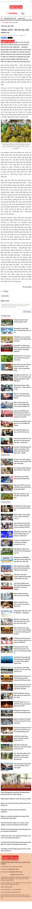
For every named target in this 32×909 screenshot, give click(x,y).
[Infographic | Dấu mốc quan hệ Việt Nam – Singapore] (7, 613)
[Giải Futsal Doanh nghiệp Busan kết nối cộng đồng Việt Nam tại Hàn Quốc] (7, 568)
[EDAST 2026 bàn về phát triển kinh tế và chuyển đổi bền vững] (7, 696)
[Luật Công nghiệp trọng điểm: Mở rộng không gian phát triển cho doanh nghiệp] (7, 585)
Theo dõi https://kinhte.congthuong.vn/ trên (22, 35)
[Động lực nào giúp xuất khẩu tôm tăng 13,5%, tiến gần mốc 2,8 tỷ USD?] (7, 621)
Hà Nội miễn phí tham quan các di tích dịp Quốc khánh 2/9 (22, 508)
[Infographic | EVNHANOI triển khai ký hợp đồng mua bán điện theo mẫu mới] (7, 560)
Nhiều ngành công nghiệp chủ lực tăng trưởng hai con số (22, 516)
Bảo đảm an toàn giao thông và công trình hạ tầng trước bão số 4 (22, 746)
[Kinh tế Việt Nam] (16, 7)
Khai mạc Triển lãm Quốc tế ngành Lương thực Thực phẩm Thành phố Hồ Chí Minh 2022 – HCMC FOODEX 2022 (16, 451)
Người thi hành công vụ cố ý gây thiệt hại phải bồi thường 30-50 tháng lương (22, 678)
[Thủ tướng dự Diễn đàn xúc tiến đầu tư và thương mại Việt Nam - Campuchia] (7, 441)
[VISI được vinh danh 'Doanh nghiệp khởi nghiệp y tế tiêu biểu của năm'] (7, 577)
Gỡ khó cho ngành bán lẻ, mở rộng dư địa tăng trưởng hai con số (22, 542)
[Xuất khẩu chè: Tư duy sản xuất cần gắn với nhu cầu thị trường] (7, 358)
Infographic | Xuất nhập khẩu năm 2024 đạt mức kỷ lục (22, 330)
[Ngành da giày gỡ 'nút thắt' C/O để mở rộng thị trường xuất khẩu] (7, 721)
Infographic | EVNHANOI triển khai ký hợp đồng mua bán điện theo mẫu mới (22, 559)
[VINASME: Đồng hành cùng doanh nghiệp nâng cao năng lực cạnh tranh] (7, 534)
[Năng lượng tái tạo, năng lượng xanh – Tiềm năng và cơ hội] (7, 387)
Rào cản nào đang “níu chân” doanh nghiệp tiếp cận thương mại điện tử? (21, 404)
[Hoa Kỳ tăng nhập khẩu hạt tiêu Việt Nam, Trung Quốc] (7, 470)
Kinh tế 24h (21, 18)
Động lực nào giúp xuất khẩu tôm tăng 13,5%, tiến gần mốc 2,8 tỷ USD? (22, 621)
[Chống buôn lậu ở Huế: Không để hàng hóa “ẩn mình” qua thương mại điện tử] (7, 649)
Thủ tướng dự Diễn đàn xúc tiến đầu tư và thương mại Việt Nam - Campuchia (22, 440)
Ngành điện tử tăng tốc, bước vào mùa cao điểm (16, 798)
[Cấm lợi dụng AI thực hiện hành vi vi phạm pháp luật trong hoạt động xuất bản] (7, 525)
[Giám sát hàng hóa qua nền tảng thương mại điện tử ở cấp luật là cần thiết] (7, 687)
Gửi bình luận (27, 311)
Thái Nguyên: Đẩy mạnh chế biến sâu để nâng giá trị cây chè (22, 551)
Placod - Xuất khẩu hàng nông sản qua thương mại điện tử (22, 396)
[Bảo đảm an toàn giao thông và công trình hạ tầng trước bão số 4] (7, 747)
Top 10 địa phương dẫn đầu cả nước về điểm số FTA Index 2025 (22, 765)
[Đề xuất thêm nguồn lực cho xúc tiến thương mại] (7, 432)
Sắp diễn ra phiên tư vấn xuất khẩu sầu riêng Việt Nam (21, 495)
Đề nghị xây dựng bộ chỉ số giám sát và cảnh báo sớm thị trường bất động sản (22, 729)
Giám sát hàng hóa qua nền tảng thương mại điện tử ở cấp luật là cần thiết (22, 686)
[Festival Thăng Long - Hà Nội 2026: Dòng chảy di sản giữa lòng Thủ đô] (7, 704)
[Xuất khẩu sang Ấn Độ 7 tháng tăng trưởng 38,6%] (7, 479)
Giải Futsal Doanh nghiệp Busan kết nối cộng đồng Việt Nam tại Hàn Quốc (22, 568)
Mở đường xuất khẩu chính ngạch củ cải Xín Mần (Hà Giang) (22, 423)
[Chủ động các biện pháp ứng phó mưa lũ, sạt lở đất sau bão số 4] (7, 670)
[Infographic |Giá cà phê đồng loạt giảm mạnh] (7, 322)
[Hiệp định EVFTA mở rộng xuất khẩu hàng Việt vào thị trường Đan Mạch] (7, 487)
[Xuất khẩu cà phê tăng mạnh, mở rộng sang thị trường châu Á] (7, 738)
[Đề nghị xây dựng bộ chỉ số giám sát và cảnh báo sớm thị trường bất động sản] (7, 730)
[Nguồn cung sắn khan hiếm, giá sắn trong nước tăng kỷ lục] (7, 604)
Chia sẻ (4, 37)
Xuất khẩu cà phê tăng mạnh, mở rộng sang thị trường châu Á (21, 738)
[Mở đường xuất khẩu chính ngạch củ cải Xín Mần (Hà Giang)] (7, 423)
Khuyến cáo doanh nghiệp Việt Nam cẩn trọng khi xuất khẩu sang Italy (22, 461)
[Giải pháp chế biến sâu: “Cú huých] (7, 377)
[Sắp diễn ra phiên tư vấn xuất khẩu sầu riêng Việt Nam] (7, 496)
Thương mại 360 (7, 26)
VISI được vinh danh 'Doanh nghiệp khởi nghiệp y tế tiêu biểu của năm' (22, 576)
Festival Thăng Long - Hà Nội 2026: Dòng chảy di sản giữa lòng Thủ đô (22, 704)
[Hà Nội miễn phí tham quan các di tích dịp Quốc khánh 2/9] (7, 508)
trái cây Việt (5, 296)
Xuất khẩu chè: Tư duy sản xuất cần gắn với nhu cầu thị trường (22, 358)
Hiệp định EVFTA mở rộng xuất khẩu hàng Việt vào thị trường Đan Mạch (22, 487)
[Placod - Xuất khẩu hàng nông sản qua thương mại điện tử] (7, 396)
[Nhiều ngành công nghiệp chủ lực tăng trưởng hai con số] (7, 517)
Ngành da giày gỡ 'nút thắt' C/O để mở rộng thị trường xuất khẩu (22, 721)
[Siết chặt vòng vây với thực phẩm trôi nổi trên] (7, 367)
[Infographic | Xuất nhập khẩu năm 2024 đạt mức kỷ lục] (7, 331)
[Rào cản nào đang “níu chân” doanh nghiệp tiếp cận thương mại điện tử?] (7, 405)
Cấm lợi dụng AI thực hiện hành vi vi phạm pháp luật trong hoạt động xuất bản (22, 525)
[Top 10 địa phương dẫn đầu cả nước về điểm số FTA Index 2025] (7, 766)
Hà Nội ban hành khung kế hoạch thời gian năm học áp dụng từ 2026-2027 (22, 640)
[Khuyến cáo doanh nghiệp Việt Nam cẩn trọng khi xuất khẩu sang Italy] (7, 462)
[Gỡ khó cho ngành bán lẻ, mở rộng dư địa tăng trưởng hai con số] (7, 542)
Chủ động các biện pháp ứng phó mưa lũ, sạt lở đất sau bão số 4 (22, 669)
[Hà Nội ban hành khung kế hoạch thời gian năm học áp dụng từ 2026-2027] (7, 640)
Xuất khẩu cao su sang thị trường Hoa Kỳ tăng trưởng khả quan (22, 339)
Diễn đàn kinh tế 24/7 (10, 18)
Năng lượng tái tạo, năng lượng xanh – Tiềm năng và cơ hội (22, 387)
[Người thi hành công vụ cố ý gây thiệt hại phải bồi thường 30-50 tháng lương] (7, 678)
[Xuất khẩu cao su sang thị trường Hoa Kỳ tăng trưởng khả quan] (7, 339)
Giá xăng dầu (14, 22)
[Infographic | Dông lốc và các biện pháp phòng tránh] (7, 713)
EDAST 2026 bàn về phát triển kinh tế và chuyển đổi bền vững (22, 695)
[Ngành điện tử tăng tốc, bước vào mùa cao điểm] (7, 596)
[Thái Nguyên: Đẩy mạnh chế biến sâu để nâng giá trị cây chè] (7, 551)
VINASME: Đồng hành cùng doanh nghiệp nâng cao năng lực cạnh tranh (22, 533)
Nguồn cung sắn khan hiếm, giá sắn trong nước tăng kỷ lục (21, 604)
